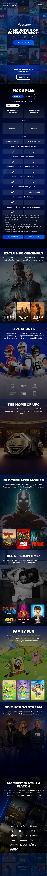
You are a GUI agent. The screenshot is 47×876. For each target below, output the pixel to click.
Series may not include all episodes (25, 231)
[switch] (23, 96)
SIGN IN (41, 4)
